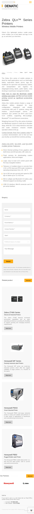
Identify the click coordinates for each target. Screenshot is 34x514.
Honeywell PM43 (10, 408)
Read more (8, 328)
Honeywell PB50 (10, 455)
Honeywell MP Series (12, 361)
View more (28, 280)
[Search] (15, 2)
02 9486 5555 (14, 502)
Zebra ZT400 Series (12, 312)
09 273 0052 (16, 503)
